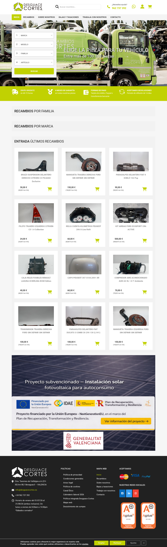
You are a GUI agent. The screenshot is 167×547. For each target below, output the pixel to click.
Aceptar (101, 543)
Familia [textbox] (24, 53)
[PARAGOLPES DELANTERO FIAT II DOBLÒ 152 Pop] (131, 165)
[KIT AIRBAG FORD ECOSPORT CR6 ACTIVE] (131, 216)
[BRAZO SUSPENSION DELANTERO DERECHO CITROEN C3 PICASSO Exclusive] (36, 165)
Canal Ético (68, 490)
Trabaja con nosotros (94, 17)
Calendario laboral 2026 (73, 494)
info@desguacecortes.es (26, 490)
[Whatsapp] (134, 6)
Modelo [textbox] (24, 44)
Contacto (115, 17)
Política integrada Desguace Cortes (78, 498)
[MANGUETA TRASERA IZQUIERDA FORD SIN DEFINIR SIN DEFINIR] (131, 319)
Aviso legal (68, 483)
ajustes (85, 544)
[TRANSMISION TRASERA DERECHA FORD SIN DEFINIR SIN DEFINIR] (36, 319)
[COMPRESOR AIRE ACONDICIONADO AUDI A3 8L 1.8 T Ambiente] (131, 268)
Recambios (28, 17)
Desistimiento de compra (74, 506)
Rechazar (117, 543)
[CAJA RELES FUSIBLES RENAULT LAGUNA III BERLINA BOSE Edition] (36, 268)
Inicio (16, 17)
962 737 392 (119, 8)
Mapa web (67, 502)
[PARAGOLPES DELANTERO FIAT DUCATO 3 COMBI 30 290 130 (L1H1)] (83, 319)
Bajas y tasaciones (69, 17)
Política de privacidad (72, 475)
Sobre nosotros (46, 17)
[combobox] (34, 35)
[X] (129, 493)
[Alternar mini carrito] (150, 7)
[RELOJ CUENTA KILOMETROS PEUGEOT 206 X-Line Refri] (83, 216)
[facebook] (122, 493)
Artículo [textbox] (25, 62)
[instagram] (136, 493)
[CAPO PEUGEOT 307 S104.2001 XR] (83, 268)
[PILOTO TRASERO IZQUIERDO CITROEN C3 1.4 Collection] (36, 216)
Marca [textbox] (24, 35)
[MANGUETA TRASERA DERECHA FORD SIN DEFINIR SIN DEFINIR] (83, 165)
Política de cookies (71, 486)
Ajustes (133, 543)
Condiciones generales (73, 478)
